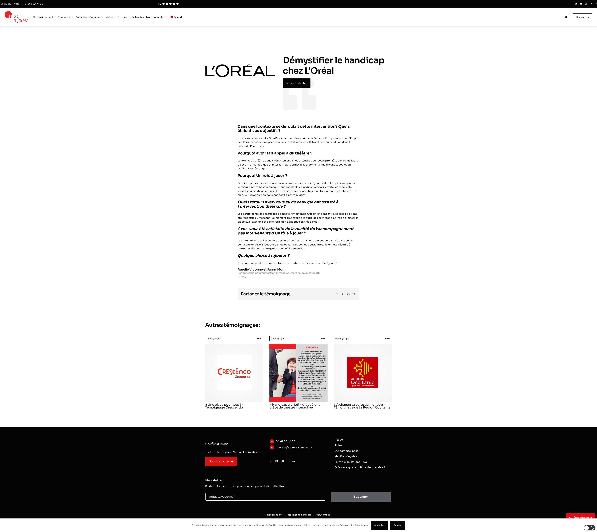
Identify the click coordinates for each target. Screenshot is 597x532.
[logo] (234, 373)
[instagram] (586, 4)
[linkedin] (576, 4)
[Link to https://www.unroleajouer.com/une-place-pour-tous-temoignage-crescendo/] (259, 338)
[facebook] (591, 4)
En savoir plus (347, 525)
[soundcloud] (596, 4)
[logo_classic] (16, 12)
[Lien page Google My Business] (279, 4)
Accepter (379, 525)
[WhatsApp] (353, 294)
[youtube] (581, 4)
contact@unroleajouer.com (294, 447)
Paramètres (361, 525)
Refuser (398, 525)
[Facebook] (337, 294)
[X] (342, 294)
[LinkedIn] (348, 294)
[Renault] (298, 373)
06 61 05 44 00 (285, 441)
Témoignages (213, 338)
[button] (589, 527)
